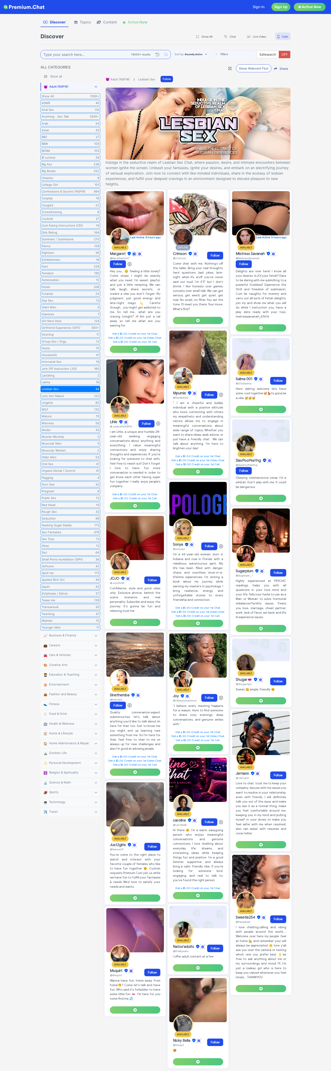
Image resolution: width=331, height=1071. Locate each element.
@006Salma (244, 383)
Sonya (178, 544)
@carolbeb (180, 824)
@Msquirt (116, 975)
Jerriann (243, 773)
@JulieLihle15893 (120, 426)
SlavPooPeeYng (249, 460)
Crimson (180, 254)
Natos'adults (184, 946)
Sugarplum (245, 571)
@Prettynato (180, 951)
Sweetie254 (246, 917)
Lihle (114, 422)
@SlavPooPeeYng (246, 465)
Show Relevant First (253, 68)
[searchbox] (240, 54)
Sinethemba (120, 695)
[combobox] (234, 54)
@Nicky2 (178, 1045)
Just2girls (118, 845)
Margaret (118, 254)
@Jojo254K (117, 583)
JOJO (115, 578)
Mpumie (180, 393)
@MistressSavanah (247, 258)
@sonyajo (179, 549)
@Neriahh (116, 699)
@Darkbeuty (180, 397)
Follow (167, 79)
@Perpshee (243, 922)
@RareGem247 (119, 258)
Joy (176, 696)
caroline (180, 820)
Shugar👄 (244, 679)
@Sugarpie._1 (244, 575)
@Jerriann (242, 778)
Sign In (259, 7)
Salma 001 (244, 379)
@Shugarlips (244, 684)
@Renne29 (116, 849)
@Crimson (179, 258)
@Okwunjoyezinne (184, 700)
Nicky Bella (182, 1040)
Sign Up (281, 7)
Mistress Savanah (251, 254)
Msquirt (116, 971)
